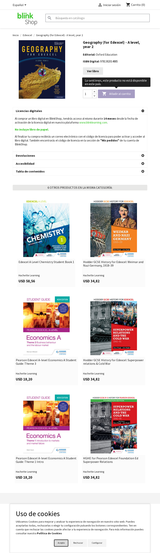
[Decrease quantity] (94, 96)
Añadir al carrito (116, 93)
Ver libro (93, 71)
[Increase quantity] (94, 92)
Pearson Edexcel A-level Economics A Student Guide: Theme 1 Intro (46, 460)
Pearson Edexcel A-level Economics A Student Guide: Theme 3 (46, 361)
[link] (46, 243)
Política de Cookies (49, 533)
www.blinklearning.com (93, 122)
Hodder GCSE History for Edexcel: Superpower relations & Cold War (113, 361)
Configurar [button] (97, 542)
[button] (80, 111)
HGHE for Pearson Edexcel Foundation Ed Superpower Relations (110, 460)
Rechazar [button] (78, 542)
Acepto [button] (61, 542)
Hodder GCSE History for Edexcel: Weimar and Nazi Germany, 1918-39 (113, 263)
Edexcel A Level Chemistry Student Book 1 (46, 262)
